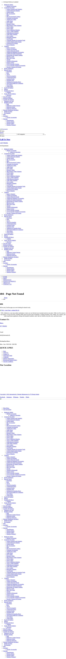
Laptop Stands (10, 12)
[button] (1, 132)
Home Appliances (8, 68)
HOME (5, 277)
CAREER (5, 357)
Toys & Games (7, 96)
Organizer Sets (10, 80)
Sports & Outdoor (8, 87)
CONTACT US (7, 284)
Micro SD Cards (10, 58)
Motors (6, 89)
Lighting (8, 92)
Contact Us (6, 354)
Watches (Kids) (10, 122)
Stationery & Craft (9, 101)
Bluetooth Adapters (11, 37)
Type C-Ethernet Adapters (13, 30)
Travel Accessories (11, 76)
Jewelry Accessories (11, 117)
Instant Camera (10, 62)
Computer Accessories (12, 18)
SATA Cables (9, 27)
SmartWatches (10, 120)
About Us (5, 352)
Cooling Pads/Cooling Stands (13, 42)
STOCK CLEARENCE (9, 281)
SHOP (5, 278)
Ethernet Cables (10, 24)
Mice (7, 15)
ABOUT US (6, 282)
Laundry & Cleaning (8, 99)
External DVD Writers (12, 43)
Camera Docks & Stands (12, 50)
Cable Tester (9, 21)
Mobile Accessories (11, 6)
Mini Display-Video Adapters (13, 25)
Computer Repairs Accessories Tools (15, 40)
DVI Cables (9, 22)
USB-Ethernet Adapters (12, 33)
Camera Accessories (11, 49)
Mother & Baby (8, 111)
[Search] (45, 134)
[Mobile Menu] (0, 127)
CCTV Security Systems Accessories (15, 65)
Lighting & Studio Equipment (14, 53)
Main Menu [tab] (6, 408)
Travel (8, 74)
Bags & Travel (8, 70)
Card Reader (9, 39)
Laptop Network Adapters (13, 10)
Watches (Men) (10, 123)
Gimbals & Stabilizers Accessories (15, 52)
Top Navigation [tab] (7, 409)
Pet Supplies (7, 113)
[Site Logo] (4, 129)
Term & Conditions (8, 361)
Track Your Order (7, 355)
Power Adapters (10, 44)
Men (4, 114)
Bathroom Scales (10, 107)
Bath (7, 104)
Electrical (8, 95)
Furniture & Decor (9, 90)
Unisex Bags (9, 86)
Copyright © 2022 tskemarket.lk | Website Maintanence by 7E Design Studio (19, 394)
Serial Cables (9, 28)
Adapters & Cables (11, 19)
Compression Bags (11, 77)
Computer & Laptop (9, 7)
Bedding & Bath (8, 102)
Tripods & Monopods (11, 61)
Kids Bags (9, 71)
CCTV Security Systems (12, 64)
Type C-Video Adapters (12, 31)
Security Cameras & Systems (13, 67)
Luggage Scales (10, 79)
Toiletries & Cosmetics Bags (13, 82)
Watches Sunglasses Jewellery (11, 110)
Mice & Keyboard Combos (13, 16)
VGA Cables (9, 36)
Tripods (8, 59)
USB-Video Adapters (11, 34)
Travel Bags (9, 85)
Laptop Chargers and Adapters (14, 9)
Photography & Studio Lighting (14, 55)
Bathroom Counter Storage (13, 105)
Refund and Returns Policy (10, 360)
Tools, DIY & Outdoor (10, 93)
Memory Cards (10, 56)
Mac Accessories (10, 13)
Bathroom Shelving (11, 108)
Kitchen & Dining (7, 98)
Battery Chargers (10, 47)
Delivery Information (8, 358)
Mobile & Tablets (8, 4)
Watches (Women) (11, 125)
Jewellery (5, 116)
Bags (7, 73)
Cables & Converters (15, 152)
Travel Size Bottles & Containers (14, 83)
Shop (4, 351)
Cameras (6, 46)
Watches (5, 119)
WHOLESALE (7, 279)
